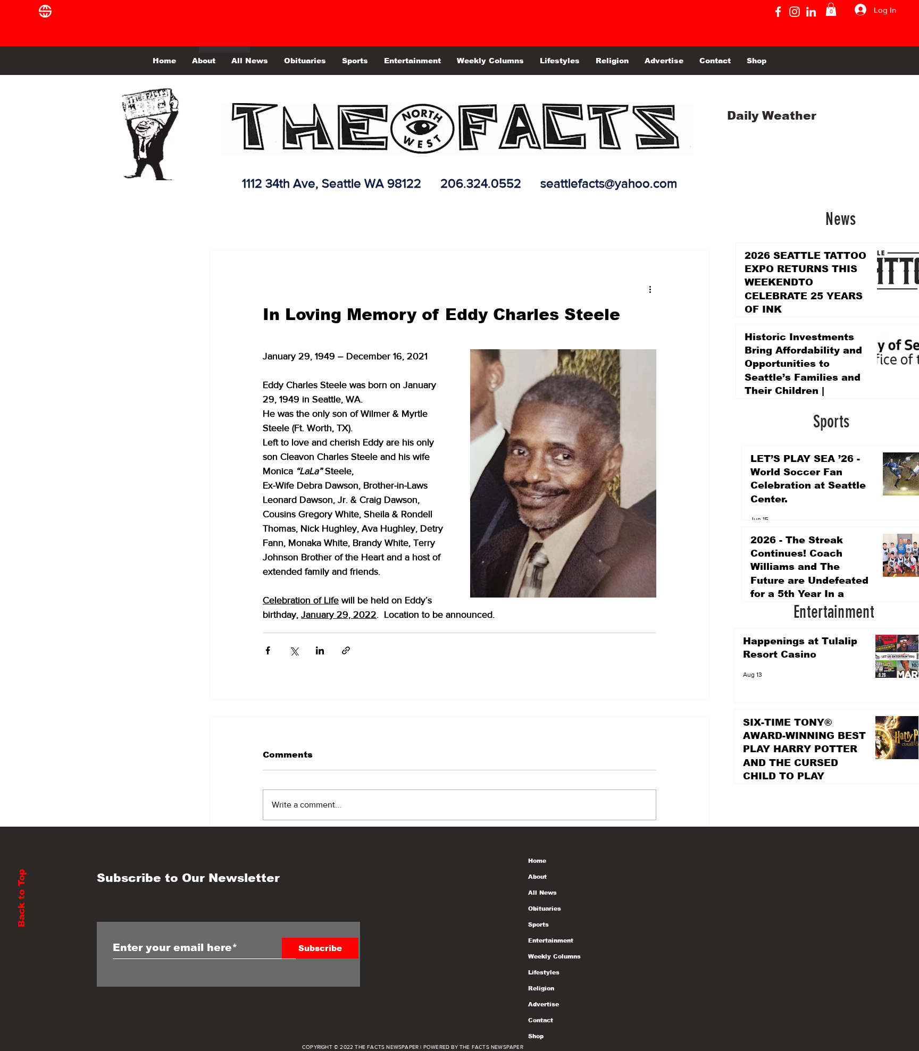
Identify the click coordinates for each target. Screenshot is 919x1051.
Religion (541, 988)
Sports (538, 924)
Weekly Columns (554, 956)
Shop (536, 1036)
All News (542, 892)
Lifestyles (543, 972)
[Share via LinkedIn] (320, 650)
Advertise (543, 1004)
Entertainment (550, 940)
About (537, 876)
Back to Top (21, 898)
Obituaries (544, 908)
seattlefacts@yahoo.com (608, 183)
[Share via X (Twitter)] (294, 650)
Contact (540, 1020)
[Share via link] (346, 650)
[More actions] (650, 288)
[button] (831, 9)
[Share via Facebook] (268, 650)
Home (537, 860)
